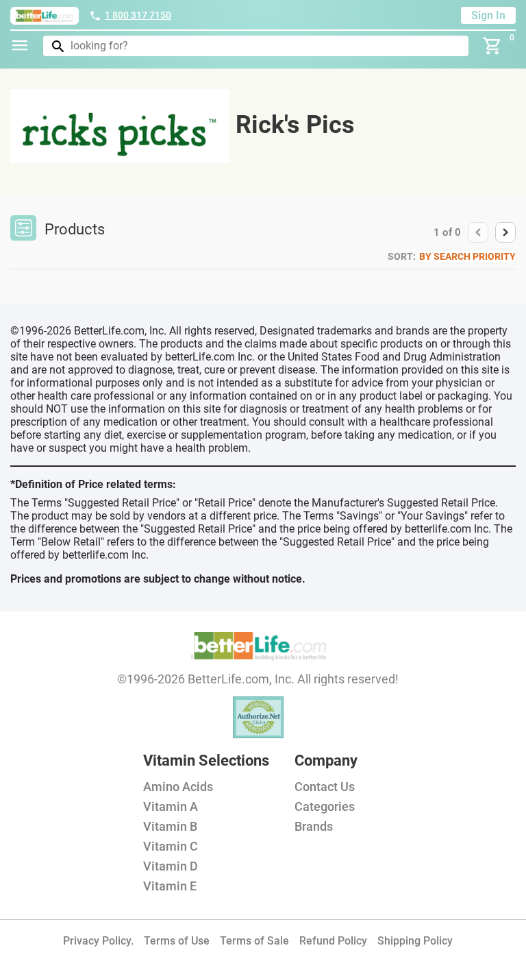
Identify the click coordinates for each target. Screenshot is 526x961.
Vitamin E (170, 886)
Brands (314, 826)
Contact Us (325, 786)
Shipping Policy (415, 940)
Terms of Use (177, 940)
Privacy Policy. (98, 940)
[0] (492, 46)
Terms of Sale (254, 940)
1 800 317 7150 (138, 15)
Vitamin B (170, 826)
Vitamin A (170, 806)
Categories (325, 806)
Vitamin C (170, 846)
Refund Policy (333, 940)
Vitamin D (170, 866)
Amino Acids (178, 786)
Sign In (488, 15)
